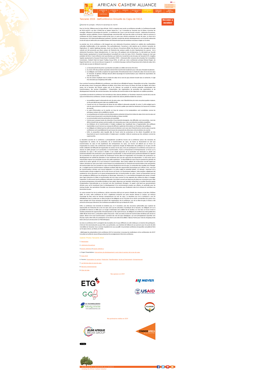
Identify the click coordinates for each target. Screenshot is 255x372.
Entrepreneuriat (138, 259)
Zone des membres (157, 11)
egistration (85, 241)
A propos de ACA (102, 11)
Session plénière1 (86, 248)
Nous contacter (168, 11)
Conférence (147, 10)
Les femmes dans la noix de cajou (91, 263)
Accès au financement (125, 259)
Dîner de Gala (85, 270)
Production (105, 259)
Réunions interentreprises (89, 266)
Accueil (99, 18)
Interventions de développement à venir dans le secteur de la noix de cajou (117, 252)
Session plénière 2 (98, 248)
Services (124, 11)
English (174, 2)
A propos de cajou (113, 11)
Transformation (113, 259)
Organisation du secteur (94, 259)
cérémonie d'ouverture (88, 245)
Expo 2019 (84, 256)
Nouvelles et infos (136, 11)
